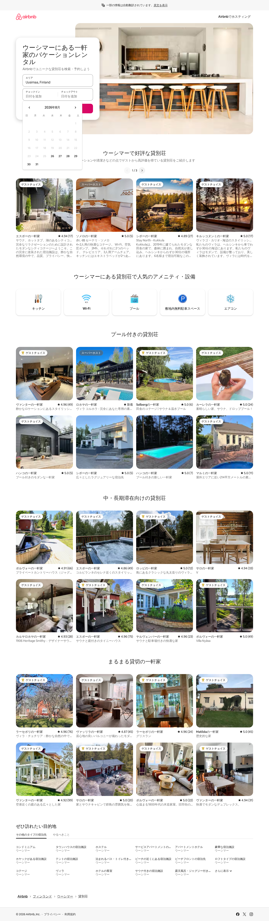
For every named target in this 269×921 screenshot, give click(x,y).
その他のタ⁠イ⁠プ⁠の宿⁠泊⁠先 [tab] (31, 834)
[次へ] (142, 170)
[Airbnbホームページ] (26, 16)
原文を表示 (161, 5)
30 (29, 164)
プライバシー (52, 914)
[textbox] (40, 96)
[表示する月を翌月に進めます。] (75, 107)
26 (52, 156)
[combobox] (58, 82)
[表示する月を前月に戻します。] (29, 107)
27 (60, 156)
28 (67, 156)
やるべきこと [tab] (61, 834)
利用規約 (70, 914)
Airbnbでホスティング (234, 17)
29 (75, 156)
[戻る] (127, 170)
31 (36, 164)
